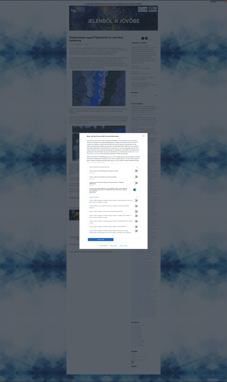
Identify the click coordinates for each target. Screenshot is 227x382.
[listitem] (113, 167)
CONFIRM (100, 239)
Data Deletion (103, 245)
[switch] (135, 171)
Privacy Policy (123, 245)
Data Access (113, 245)
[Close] (144, 136)
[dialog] (113, 191)
